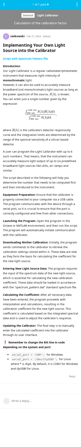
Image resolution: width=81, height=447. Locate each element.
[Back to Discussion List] (4, 4)
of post (39, 4)
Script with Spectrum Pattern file (25, 58)
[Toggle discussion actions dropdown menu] (77, 4)
